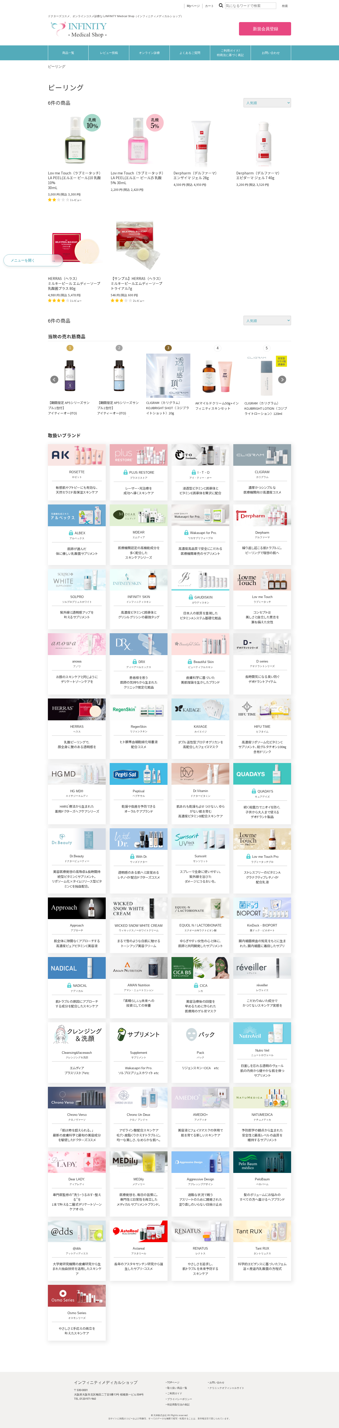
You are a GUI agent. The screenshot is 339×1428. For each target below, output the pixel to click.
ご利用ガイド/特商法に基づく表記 (230, 53)
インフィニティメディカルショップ (105, 1382)
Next (282, 380)
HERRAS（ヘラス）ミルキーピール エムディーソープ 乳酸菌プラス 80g (74, 283)
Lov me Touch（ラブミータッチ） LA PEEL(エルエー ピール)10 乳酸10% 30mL (75, 180)
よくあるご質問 (189, 53)
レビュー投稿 (109, 53)
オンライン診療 (149, 53)
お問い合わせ (271, 53)
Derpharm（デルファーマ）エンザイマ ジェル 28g (196, 175)
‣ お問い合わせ (216, 1382)
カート (209, 6)
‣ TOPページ (172, 1382)
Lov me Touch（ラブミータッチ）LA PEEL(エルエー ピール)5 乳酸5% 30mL (138, 177)
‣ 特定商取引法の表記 (178, 1404)
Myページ (193, 6)
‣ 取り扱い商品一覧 (176, 1388)
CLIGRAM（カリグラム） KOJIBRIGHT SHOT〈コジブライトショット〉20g (167, 407)
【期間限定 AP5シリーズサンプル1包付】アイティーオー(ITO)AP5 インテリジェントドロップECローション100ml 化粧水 (69, 415)
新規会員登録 (265, 28)
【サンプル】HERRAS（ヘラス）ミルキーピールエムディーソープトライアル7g (137, 283)
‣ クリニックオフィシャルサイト (226, 1388)
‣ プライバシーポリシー (179, 1399)
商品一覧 (68, 53)
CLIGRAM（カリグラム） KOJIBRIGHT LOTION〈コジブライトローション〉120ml (265, 408)
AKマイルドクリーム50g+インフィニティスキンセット (217, 406)
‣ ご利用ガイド (174, 1393)
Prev (54, 380)
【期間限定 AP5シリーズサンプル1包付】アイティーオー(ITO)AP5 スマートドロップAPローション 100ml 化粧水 (118, 412)
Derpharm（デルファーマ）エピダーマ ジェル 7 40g (258, 175)
